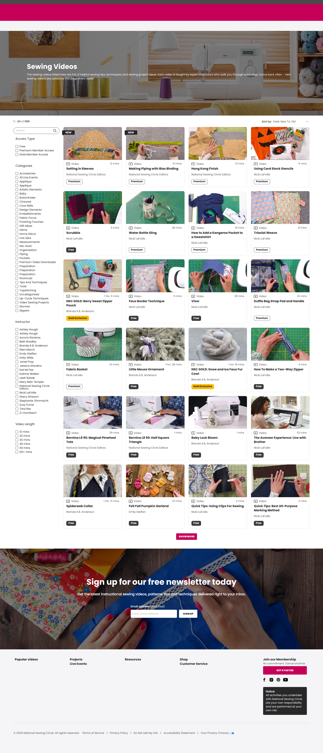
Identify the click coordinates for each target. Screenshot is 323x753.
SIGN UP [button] (188, 613)
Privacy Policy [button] (119, 733)
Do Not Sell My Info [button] (146, 733)
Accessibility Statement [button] (179, 733)
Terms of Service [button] (93, 733)
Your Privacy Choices (215, 733)
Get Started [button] (285, 670)
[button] (55, 131)
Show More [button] (186, 536)
